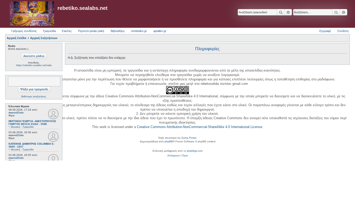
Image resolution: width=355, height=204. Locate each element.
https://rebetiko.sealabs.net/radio (34, 65)
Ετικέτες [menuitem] (67, 31)
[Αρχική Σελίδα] (31, 13)
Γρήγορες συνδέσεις (24, 31)
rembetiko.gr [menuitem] (139, 31)
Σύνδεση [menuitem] (343, 31)
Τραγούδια (49, 31)
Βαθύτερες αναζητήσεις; (34, 96)
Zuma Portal (188, 137)
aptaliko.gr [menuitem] (159, 31)
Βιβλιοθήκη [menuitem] (117, 31)
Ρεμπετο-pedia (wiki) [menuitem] (91, 31)
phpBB (169, 141)
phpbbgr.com (194, 150)
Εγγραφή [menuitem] (325, 31)
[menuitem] (173, 155)
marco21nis (16, 112)
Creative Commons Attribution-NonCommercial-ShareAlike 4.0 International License (199, 127)
